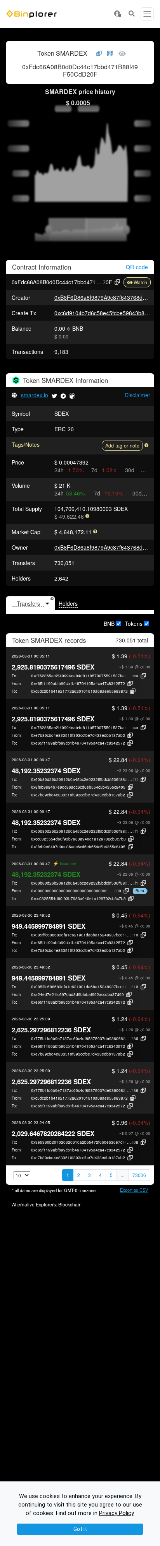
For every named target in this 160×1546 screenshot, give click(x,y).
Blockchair (69, 1204)
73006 (139, 1175)
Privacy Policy (116, 1513)
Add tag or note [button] (122, 445)
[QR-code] (110, 53)
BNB (109, 623)
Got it (80, 1529)
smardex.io (34, 395)
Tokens (134, 623)
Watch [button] (140, 282)
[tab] (30, 603)
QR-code (137, 267)
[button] (117, 14)
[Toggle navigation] (147, 13)
